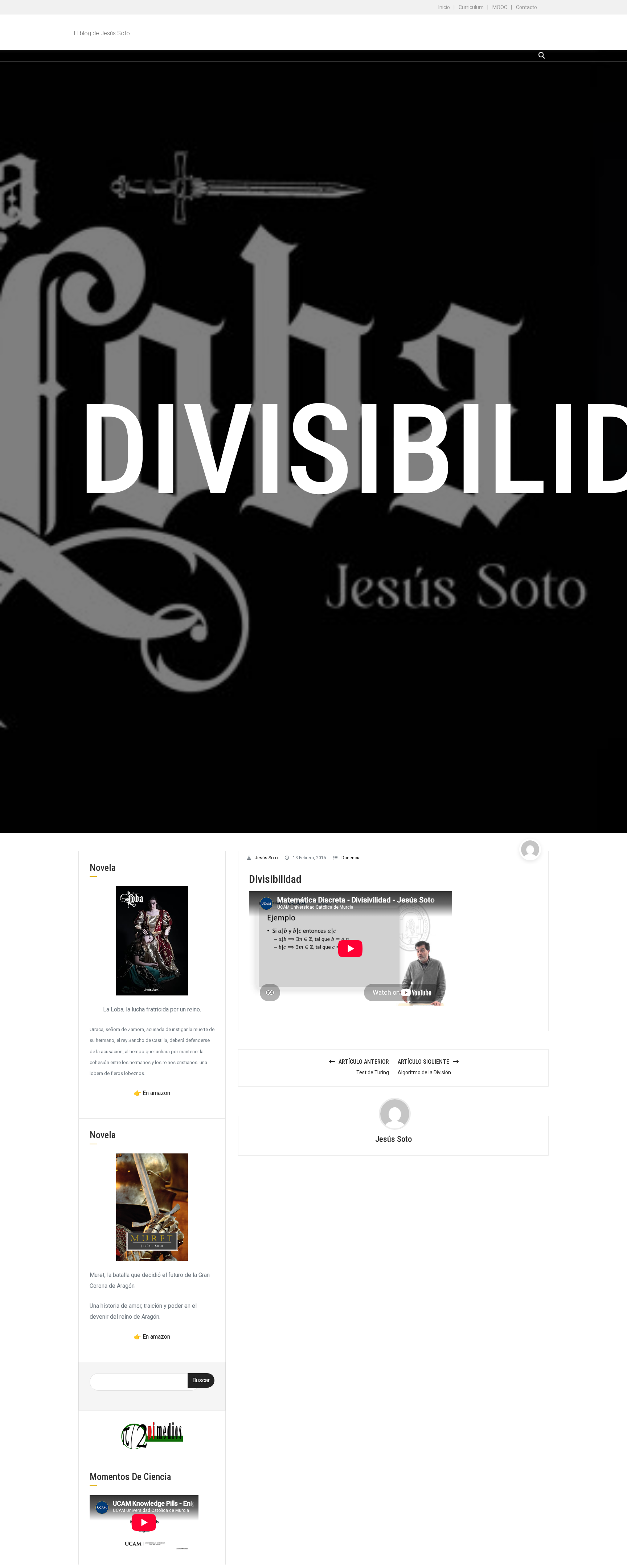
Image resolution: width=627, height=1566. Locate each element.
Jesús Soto (266, 857)
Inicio (444, 7)
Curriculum (471, 7)
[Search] (541, 55)
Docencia (351, 857)
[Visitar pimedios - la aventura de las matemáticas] (152, 1435)
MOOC (499, 7)
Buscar (201, 1380)
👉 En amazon (152, 1093)
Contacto (526, 7)
